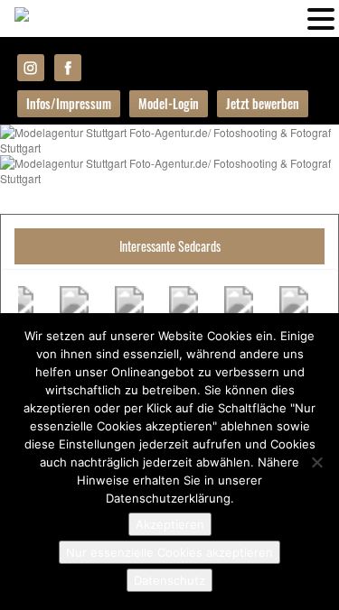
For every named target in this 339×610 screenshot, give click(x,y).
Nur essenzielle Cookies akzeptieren (169, 552)
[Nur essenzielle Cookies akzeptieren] (316, 462)
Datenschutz (169, 580)
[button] (320, 17)
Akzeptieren (170, 524)
